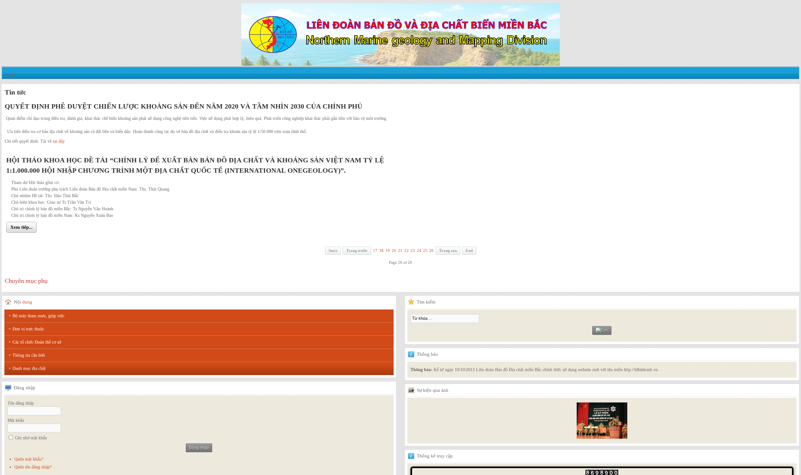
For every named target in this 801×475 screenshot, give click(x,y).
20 (394, 250)
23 (413, 250)
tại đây (59, 141)
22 (406, 250)
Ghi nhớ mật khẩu (31, 438)
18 (381, 250)
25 (425, 250)
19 (387, 250)
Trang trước (357, 250)
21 (400, 250)
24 (419, 250)
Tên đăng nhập (21, 403)
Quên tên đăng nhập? (33, 467)
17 (375, 250)
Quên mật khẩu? (28, 459)
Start (333, 250)
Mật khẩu (16, 420)
